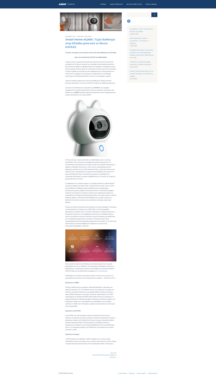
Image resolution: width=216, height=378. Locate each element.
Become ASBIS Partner (134, 4)
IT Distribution (122, 373)
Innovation (88, 36)
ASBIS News (80, 36)
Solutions (132, 373)
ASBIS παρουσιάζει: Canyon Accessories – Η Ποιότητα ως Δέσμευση (139, 40)
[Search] (154, 14)
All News (103, 4)
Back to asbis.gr (151, 4)
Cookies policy (152, 373)
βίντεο (114, 278)
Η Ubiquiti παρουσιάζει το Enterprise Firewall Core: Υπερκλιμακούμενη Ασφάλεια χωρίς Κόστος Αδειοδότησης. (142, 52)
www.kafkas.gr (102, 271)
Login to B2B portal (116, 4)
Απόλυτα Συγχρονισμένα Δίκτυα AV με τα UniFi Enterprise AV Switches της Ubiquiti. (141, 73)
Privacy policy (141, 373)
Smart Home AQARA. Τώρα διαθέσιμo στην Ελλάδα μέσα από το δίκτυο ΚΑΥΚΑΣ (90, 43)
